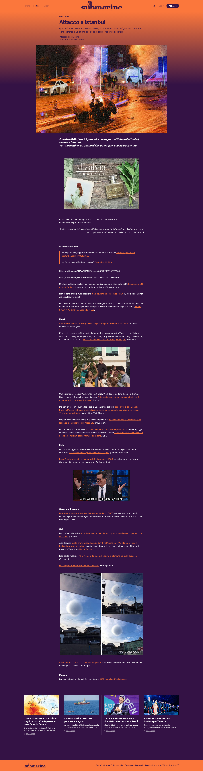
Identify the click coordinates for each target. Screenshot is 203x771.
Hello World (64, 16)
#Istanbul (130, 252)
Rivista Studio (85, 549)
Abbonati (173, 6)
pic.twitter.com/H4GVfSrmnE (75, 256)
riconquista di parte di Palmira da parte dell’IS (106, 429)
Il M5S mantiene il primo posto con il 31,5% (89, 452)
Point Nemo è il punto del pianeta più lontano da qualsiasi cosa (108, 556)
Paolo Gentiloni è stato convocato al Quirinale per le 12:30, (86, 459)
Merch (46, 6)
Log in (161, 6)
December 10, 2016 (104, 262)
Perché (27, 6)
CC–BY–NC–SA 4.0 (104, 765)
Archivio (36, 6)
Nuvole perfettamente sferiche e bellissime (79, 565)
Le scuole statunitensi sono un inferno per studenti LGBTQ (86, 513)
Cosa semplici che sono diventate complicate (80, 662)
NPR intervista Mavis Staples (113, 679)
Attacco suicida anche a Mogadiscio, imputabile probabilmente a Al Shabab (94, 323)
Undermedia (118, 765)
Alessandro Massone (69, 37)
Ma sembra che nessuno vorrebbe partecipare (104, 339)
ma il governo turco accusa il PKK (107, 294)
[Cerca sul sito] (154, 6)
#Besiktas (120, 252)
